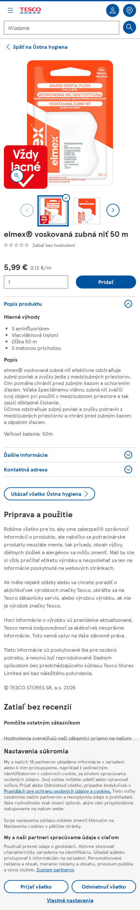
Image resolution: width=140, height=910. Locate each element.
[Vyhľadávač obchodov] (129, 10)
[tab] (53, 210)
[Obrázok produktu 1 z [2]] (70, 123)
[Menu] (10, 10)
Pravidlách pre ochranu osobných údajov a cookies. (57, 791)
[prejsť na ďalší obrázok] (112, 210)
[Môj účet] (112, 10)
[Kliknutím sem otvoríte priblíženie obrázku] (16, 175)
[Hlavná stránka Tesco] (31, 10)
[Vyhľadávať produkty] (129, 27)
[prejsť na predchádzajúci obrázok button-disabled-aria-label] (27, 210)
